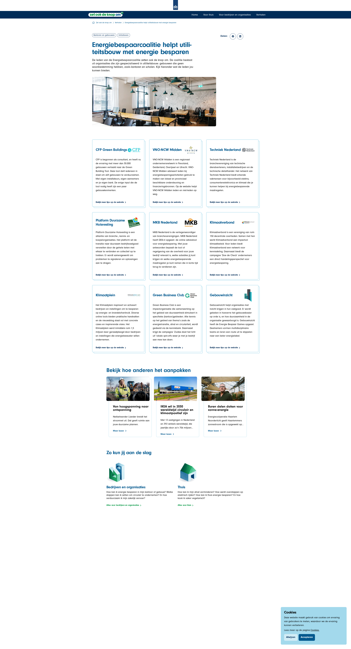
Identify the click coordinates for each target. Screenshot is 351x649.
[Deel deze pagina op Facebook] (233, 36)
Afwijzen (290, 637)
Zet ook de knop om (104, 23)
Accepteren (307, 637)
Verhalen (118, 23)
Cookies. (315, 630)
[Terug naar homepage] (106, 14)
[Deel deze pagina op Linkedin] (240, 36)
